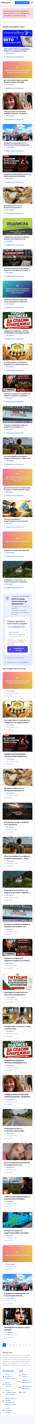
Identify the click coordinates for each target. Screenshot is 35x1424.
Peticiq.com (6, 3)
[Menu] (32, 3)
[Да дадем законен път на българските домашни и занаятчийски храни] (17, 201)
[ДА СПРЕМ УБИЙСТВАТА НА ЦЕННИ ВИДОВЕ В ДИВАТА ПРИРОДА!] (17, 75)
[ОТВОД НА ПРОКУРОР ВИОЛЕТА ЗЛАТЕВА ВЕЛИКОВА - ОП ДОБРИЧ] (17, 107)
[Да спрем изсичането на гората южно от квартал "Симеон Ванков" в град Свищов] (17, 483)
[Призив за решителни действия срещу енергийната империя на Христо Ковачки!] (17, 295)
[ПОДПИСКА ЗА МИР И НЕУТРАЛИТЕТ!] (17, 545)
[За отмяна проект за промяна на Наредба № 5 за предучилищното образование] (17, 357)
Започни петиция (22, 2)
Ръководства (8, 1371)
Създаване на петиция (19, 649)
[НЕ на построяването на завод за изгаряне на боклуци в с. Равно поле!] (17, 451)
